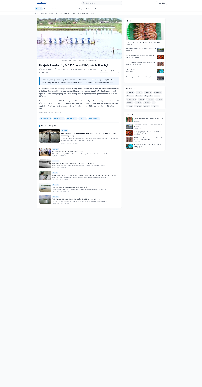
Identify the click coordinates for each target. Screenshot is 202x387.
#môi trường (93, 118)
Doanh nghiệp (131, 99)
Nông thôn (150, 99)
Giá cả (46, 9)
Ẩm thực (138, 102)
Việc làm (54, 9)
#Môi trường (44, 118)
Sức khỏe (146, 102)
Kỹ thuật (139, 92)
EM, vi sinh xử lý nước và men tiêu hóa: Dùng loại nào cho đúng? (140, 70)
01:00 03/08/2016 (47, 69)
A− (102, 71)
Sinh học (129, 102)
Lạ (153, 102)
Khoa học (159, 99)
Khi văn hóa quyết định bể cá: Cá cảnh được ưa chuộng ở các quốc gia (140, 56)
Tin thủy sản (43, 13)
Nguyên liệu (148, 96)
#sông (81, 118)
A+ (106, 71)
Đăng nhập (161, 3)
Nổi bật (38, 9)
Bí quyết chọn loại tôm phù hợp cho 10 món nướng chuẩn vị (148, 119)
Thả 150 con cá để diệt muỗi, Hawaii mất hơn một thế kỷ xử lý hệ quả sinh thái (140, 63)
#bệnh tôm (70, 118)
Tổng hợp (154, 106)
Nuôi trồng (53, 13)
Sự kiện (80, 9)
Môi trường (157, 92)
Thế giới (141, 99)
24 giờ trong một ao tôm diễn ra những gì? (138, 77)
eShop (62, 9)
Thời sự (146, 106)
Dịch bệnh (148, 92)
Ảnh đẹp (129, 106)
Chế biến (138, 96)
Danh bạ (89, 9)
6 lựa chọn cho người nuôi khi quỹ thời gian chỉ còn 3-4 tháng (141, 49)
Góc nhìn (138, 106)
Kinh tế (157, 96)
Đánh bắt (130, 96)
